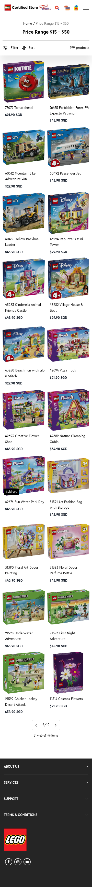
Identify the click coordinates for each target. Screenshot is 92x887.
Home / (29, 23)
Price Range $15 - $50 (52, 23)
